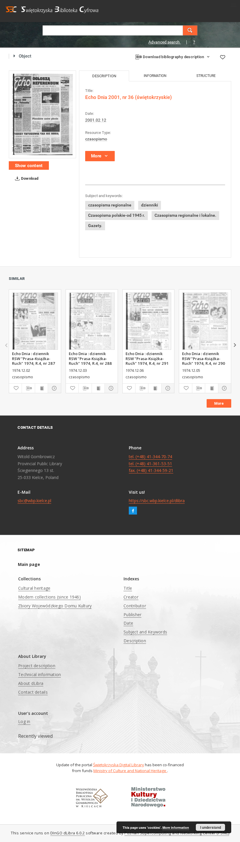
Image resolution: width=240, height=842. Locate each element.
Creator (131, 597)
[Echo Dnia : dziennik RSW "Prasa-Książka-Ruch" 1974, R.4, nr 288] (91, 321)
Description (135, 640)
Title (128, 588)
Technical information (39, 674)
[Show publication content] (41, 388)
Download (29, 178)
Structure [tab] (206, 76)
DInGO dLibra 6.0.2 (67, 833)
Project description (36, 665)
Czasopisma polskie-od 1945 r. (116, 215)
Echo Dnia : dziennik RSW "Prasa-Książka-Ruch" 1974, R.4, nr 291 (147, 358)
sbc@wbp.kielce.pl (34, 500)
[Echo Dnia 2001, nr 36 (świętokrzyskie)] (42, 114)
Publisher (132, 614)
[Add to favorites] (222, 57)
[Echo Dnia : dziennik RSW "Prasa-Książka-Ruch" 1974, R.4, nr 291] (148, 321)
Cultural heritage (34, 588)
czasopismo (96, 139)
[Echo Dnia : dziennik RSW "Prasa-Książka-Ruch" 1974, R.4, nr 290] (205, 321)
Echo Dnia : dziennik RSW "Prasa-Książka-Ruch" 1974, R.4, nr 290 (203, 358)
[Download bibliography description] (28, 388)
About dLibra (30, 683)
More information (175, 827)
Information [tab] (155, 76)
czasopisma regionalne (109, 205)
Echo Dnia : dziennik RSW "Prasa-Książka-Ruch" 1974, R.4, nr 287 (33, 358)
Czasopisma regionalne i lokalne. (185, 215)
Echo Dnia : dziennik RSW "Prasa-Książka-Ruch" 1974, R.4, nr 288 (90, 358)
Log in (24, 721)
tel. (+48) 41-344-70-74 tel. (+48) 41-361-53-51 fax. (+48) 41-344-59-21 (151, 463)
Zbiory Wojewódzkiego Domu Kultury (55, 606)
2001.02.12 (95, 120)
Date (128, 623)
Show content (29, 165)
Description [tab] (104, 76)
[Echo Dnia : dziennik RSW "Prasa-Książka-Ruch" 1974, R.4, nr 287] (35, 321)
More (219, 403)
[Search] (190, 30)
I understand (210, 827)
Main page (29, 564)
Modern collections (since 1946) (49, 597)
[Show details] (53, 388)
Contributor (135, 606)
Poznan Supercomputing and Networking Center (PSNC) (176, 833)
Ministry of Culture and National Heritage (130, 770)
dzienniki (149, 205)
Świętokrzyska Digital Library (118, 764)
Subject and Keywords (145, 632)
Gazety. (95, 225)
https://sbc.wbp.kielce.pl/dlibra (157, 500)
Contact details (33, 692)
